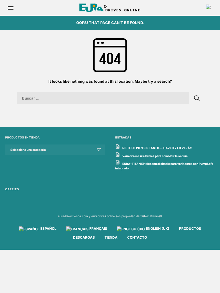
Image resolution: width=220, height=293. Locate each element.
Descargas (84, 237)
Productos (190, 228)
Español (48, 228)
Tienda (111, 237)
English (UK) (157, 228)
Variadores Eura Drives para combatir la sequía (155, 156)
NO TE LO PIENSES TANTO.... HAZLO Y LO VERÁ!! (157, 148)
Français (98, 228)
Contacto (137, 237)
